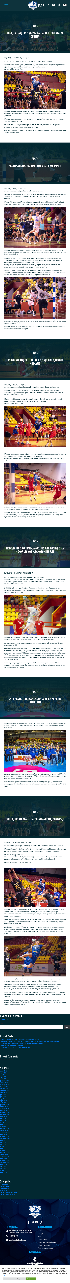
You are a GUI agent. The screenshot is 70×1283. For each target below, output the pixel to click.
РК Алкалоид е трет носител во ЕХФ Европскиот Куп (15, 1047)
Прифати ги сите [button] (31, 1279)
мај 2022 (2, 1170)
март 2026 (3, 1079)
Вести (39, 1237)
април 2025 (3, 1101)
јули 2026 (3, 1073)
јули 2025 (3, 1095)
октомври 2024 (4, 1112)
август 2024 (3, 1116)
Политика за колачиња (44, 1245)
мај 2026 (2, 1075)
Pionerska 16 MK (4, 1190)
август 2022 (3, 1164)
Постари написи (4, 1019)
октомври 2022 (4, 1160)
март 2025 (3, 1103)
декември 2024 (4, 1109)
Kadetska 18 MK (4, 1186)
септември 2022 (4, 1162)
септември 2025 (4, 1091)
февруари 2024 (4, 1128)
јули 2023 (3, 1142)
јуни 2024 (3, 1120)
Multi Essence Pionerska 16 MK (8, 1194)
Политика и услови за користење (47, 1242)
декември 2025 (4, 1085)
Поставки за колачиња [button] (9, 1279)
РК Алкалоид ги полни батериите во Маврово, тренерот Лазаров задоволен (21, 1043)
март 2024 (3, 1126)
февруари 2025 (4, 1105)
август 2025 (3, 1093)
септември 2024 (5, 1114)
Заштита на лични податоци (45, 1248)
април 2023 (3, 1148)
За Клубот (40, 1234)
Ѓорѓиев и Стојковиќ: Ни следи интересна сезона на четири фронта (19, 1039)
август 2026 (3, 1071)
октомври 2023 (4, 1136)
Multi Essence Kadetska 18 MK (8, 1192)
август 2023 (3, 1140)
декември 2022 (4, 1156)
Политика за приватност (44, 1239)
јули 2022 (3, 1166)
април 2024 (3, 1124)
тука (3, 1275)
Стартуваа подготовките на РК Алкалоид (12, 1045)
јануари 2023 (4, 1154)
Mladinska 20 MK (5, 1188)
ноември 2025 (4, 1087)
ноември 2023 (4, 1134)
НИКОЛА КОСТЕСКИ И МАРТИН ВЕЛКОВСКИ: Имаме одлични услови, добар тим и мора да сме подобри (29, 1041)
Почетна (40, 1231)
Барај (1, 1024)
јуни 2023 (3, 1144)
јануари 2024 (4, 1130)
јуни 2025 (3, 1097)
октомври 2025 (4, 1089)
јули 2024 (3, 1118)
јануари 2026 (4, 1083)
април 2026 (3, 1077)
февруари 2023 (4, 1152)
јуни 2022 (3, 1168)
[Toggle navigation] (13, 5)
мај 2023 (2, 1146)
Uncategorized (4, 1184)
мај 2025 (2, 1099)
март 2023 (3, 1150)
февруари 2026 (4, 1081)
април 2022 (3, 1172)
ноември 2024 (4, 1111)
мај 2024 (2, 1122)
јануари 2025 (4, 1107)
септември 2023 (4, 1138)
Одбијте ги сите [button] (21, 1279)
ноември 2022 (4, 1158)
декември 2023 (4, 1132)
